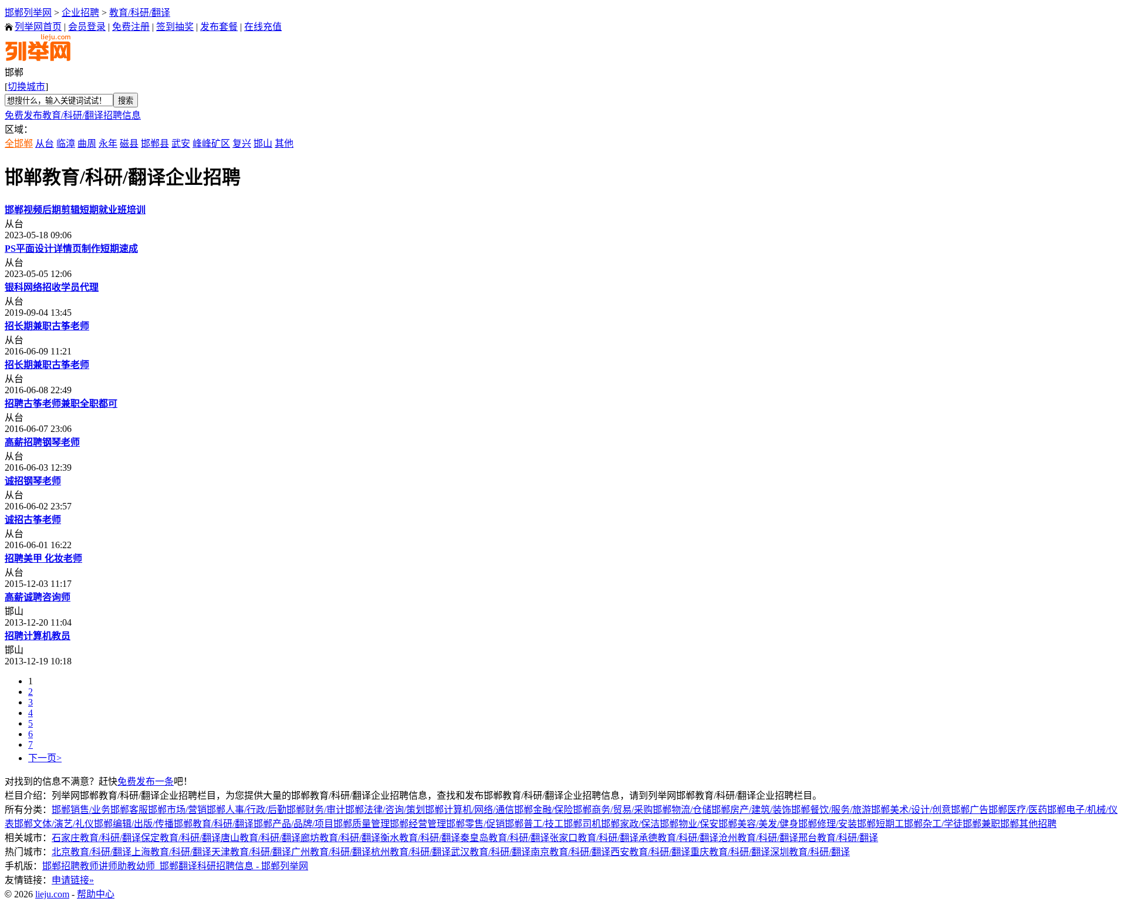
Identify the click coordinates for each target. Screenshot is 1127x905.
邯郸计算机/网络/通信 (469, 810)
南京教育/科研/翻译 (570, 852)
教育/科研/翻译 (139, 13)
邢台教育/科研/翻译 (838, 838)
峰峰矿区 (211, 143)
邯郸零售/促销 (475, 824)
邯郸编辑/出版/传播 (134, 824)
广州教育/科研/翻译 (331, 852)
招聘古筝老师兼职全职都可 (61, 403)
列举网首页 (38, 27)
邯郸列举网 (28, 13)
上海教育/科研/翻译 (171, 852)
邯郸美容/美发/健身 (758, 824)
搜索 (125, 100)
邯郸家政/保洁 (630, 824)
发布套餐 (219, 27)
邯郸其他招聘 (1028, 824)
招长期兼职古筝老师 (47, 326)
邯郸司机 (582, 824)
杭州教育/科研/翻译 (411, 852)
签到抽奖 (175, 27)
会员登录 (87, 27)
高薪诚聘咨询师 (37, 597)
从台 (44, 143)
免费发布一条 (145, 781)
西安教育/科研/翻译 (650, 852)
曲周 (86, 143)
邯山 (263, 143)
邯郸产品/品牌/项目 (293, 824)
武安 (180, 143)
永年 (108, 143)
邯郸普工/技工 (534, 824)
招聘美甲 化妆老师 (43, 558)
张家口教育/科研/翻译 (594, 838)
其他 (284, 143)
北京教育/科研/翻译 (91, 852)
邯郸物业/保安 (689, 824)
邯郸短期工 (880, 824)
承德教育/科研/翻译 (678, 838)
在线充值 (263, 27)
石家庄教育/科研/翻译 (96, 838)
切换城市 (26, 87)
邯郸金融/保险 (543, 810)
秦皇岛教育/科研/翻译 (504, 838)
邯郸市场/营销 (177, 810)
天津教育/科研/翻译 (251, 852)
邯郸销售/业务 (81, 810)
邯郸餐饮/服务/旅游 (831, 810)
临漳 (65, 143)
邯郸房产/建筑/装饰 (751, 810)
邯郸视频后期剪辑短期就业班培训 (75, 210)
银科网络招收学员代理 (52, 287)
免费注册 (131, 27)
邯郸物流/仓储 (682, 810)
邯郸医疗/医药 (1017, 810)
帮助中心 (95, 894)
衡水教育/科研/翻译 (420, 838)
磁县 (129, 143)
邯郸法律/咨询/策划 (385, 810)
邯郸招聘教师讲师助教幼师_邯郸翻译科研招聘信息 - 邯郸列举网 (175, 866)
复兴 (241, 143)
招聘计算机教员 (37, 636)
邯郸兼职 (981, 824)
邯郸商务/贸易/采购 (613, 810)
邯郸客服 (129, 810)
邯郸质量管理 (361, 824)
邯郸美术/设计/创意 (911, 810)
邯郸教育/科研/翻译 (214, 824)
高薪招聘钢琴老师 (42, 442)
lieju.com (52, 894)
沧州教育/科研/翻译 (758, 838)
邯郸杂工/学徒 (933, 824)
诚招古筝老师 (33, 520)
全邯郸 (19, 143)
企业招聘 (80, 13)
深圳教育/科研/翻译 (810, 852)
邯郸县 (155, 143)
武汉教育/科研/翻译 (491, 852)
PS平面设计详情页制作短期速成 (71, 249)
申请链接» (73, 880)
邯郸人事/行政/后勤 (246, 810)
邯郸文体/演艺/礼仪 (54, 824)
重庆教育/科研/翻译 (730, 852)
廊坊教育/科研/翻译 (340, 838)
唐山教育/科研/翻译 (261, 838)
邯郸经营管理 (418, 824)
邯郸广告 (969, 810)
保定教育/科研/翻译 (181, 838)
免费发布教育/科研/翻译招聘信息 (73, 115)
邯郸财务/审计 (315, 810)
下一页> (45, 758)
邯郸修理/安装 (827, 824)
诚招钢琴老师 (33, 481)
